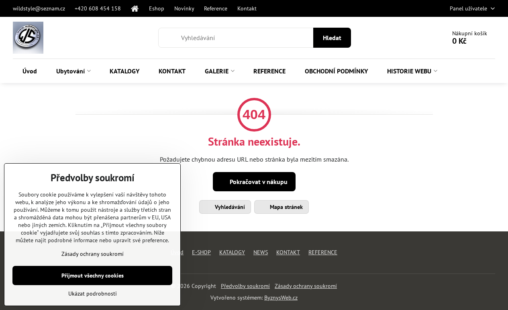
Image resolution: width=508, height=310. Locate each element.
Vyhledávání (229, 207)
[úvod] (135, 8)
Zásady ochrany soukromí (306, 286)
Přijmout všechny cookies (92, 275)
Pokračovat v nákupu (258, 182)
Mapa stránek (285, 207)
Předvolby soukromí (245, 286)
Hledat (332, 38)
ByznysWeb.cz (281, 297)
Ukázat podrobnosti (92, 293)
